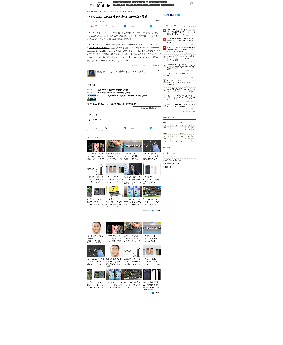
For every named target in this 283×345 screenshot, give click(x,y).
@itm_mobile (171, 14)
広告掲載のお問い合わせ (173, 160)
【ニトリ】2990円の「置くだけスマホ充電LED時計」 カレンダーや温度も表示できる (181, 40)
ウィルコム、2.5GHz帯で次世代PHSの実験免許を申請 (108, 93)
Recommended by (147, 210)
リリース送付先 (170, 157)
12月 (182, 125)
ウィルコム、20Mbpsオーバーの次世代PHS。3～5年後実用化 (111, 104)
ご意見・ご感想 (170, 153)
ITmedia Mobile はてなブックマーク (178, 15)
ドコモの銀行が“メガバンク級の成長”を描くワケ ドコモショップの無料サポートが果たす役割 (181, 58)
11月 (185, 125)
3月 (169, 127)
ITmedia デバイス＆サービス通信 (164, 15)
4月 (165, 127)
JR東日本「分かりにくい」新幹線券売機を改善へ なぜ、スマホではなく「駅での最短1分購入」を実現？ (181, 49)
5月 (176, 125)
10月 (189, 125)
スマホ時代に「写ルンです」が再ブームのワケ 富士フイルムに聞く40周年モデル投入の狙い (181, 82)
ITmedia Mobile (91, 11)
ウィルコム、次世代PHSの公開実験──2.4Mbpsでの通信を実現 (122, 96)
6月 (173, 125)
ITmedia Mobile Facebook (167, 14)
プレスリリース (95, 120)
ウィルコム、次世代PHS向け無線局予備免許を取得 (107, 90)
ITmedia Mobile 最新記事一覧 (174, 15)
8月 (165, 125)
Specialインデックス (172, 163)
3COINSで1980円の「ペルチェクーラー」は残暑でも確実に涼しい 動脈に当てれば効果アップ (181, 67)
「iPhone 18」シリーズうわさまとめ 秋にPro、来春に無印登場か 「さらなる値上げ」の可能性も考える (181, 32)
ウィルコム (100, 11)
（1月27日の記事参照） (99, 48)
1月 (176, 127)
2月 (173, 127)
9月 (193, 125)
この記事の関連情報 (146, 108)
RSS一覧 (168, 167)
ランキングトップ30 (189, 111)
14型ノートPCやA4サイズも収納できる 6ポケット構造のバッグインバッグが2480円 (181, 98)
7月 (169, 125)
